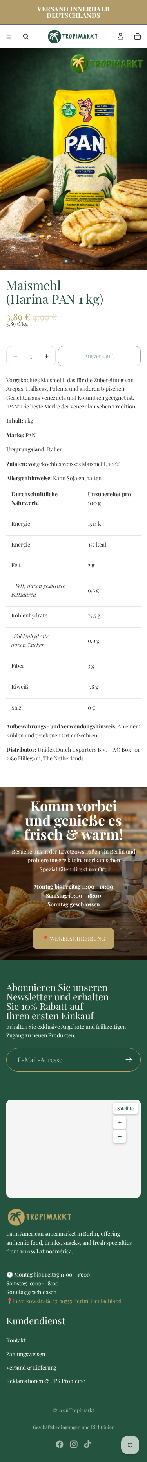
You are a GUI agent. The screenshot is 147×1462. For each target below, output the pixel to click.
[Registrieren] (129, 1060)
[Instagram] (73, 1444)
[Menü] (9, 37)
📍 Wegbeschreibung (73, 938)
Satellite (125, 1108)
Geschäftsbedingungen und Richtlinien (73, 1427)
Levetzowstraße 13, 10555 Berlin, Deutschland (67, 1301)
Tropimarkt (81, 1410)
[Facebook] (59, 1444)
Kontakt (16, 1340)
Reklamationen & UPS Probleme (45, 1380)
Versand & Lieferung (31, 1367)
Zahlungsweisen (25, 1354)
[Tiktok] (87, 1444)
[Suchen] (25, 36)
